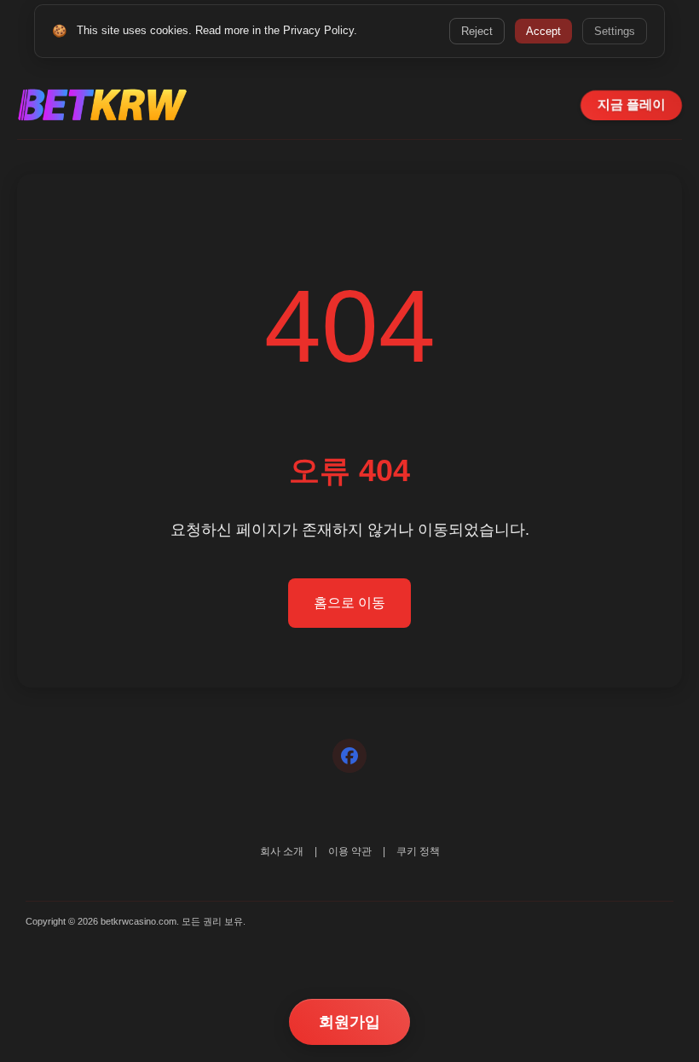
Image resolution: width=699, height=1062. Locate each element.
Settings (614, 31)
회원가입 (349, 1021)
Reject (477, 31)
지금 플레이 (631, 104)
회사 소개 (281, 851)
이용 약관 (350, 851)
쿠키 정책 (418, 851)
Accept (543, 31)
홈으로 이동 (349, 602)
